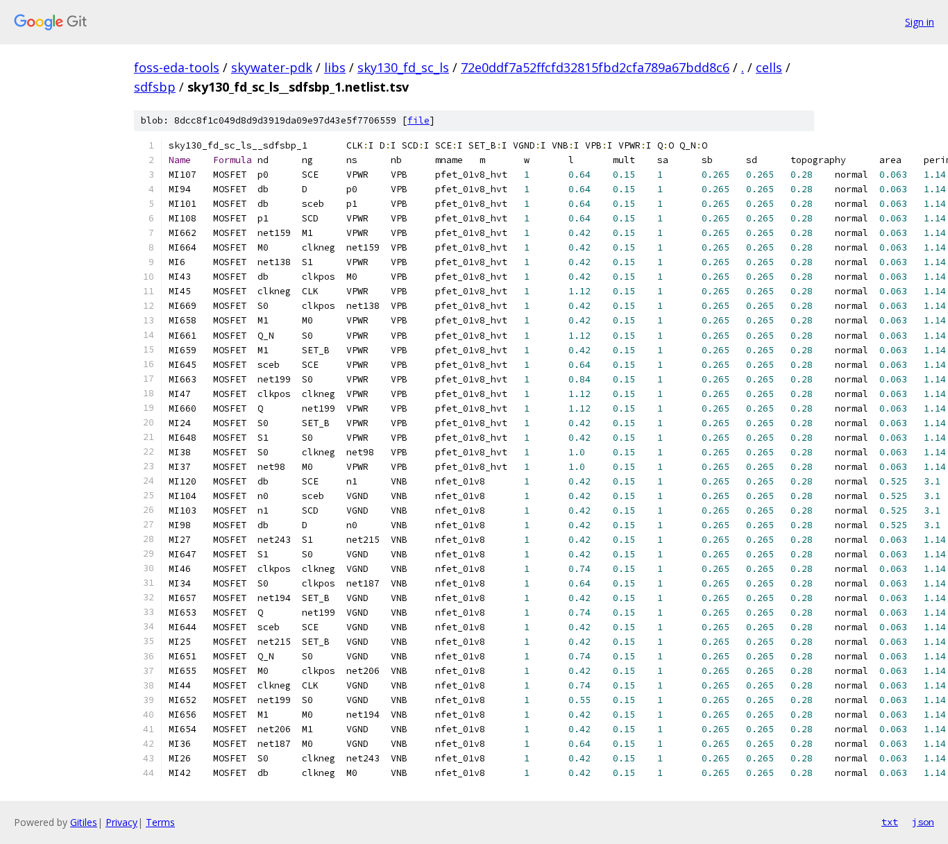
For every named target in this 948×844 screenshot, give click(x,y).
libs (335, 67)
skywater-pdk (271, 67)
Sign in (919, 21)
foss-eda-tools (176, 67)
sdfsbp (155, 86)
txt (889, 822)
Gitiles (83, 822)
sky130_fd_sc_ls (403, 67)
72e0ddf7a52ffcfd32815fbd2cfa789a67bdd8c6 (595, 67)
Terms (160, 822)
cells (769, 67)
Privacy (121, 822)
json (923, 822)
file (418, 120)
